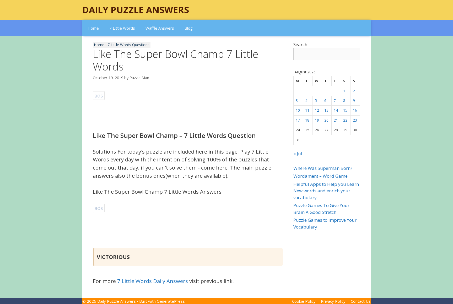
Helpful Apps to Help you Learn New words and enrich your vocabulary (326, 190)
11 (307, 110)
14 (336, 110)
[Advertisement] (188, 113)
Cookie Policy (304, 301)
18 (307, 120)
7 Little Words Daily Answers (152, 281)
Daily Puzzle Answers (135, 10)
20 (326, 120)
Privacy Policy (333, 301)
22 (345, 120)
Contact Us (361, 301)
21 (336, 120)
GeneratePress (171, 301)
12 (317, 110)
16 (355, 110)
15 (345, 110)
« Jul (297, 153)
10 (298, 110)
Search (300, 44)
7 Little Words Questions (128, 44)
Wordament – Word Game (320, 176)
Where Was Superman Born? (322, 168)
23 (355, 120)
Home (93, 28)
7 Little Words (122, 28)
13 (326, 110)
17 (298, 120)
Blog (189, 28)
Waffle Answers (159, 28)
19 (317, 120)
